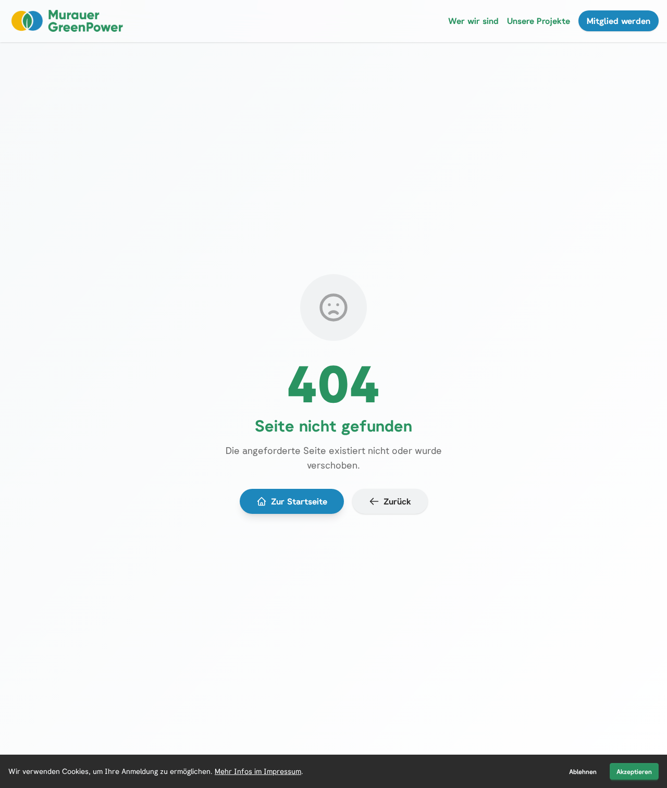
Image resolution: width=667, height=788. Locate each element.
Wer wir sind (473, 21)
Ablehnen (583, 771)
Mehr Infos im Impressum (258, 771)
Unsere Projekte (538, 21)
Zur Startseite (299, 501)
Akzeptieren (634, 771)
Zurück (397, 501)
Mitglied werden (618, 21)
